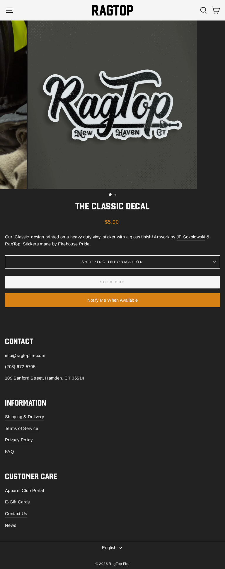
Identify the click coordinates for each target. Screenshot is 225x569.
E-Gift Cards (17, 502)
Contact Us (16, 513)
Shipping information (112, 262)
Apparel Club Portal (24, 490)
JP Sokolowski (191, 237)
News (10, 525)
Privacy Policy (19, 440)
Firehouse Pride (74, 244)
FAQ (9, 451)
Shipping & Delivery (24, 416)
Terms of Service (21, 428)
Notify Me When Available (112, 300)
